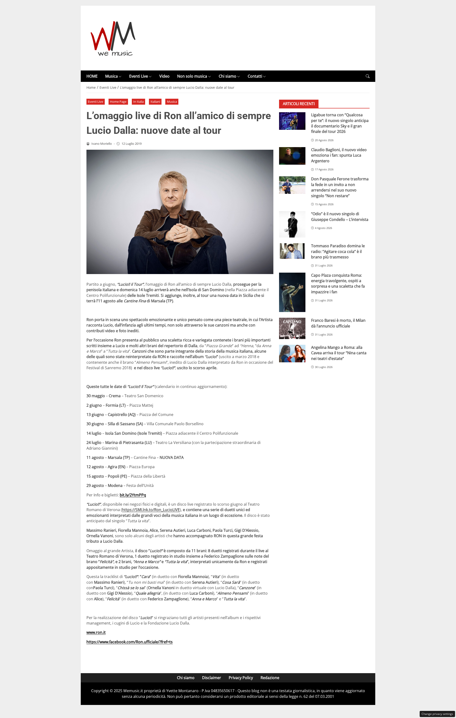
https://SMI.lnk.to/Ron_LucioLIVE (151, 509)
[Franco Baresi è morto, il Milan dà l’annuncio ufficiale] (292, 328)
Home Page (118, 101)
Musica (111, 76)
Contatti (255, 76)
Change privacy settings (437, 714)
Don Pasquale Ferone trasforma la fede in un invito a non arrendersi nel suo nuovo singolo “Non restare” (340, 187)
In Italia (138, 101)
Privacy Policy (241, 677)
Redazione (270, 677)
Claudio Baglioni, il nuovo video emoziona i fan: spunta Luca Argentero (339, 155)
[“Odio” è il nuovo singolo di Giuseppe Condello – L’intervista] (292, 224)
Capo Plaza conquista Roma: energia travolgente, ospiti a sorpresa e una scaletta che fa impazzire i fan (338, 283)
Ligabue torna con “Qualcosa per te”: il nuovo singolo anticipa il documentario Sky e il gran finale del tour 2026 (340, 123)
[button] (368, 76)
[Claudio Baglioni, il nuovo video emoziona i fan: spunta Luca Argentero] (292, 156)
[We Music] (113, 37)
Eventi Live (138, 76)
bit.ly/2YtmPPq (133, 495)
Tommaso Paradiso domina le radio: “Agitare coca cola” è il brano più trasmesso (338, 251)
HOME (92, 76)
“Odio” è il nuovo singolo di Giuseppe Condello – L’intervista (339, 216)
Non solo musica (192, 76)
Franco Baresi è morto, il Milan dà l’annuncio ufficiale (338, 323)
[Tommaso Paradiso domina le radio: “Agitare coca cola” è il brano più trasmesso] (292, 251)
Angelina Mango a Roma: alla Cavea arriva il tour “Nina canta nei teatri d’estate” (338, 353)
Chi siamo (227, 76)
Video (164, 76)
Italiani (155, 101)
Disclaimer (211, 677)
